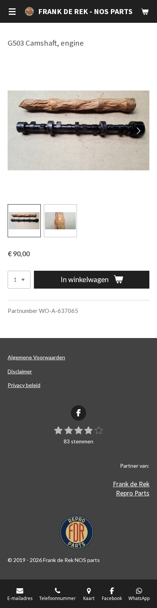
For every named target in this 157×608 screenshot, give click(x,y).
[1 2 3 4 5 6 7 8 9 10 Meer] (19, 280)
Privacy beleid (24, 385)
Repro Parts (132, 493)
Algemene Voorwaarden (36, 357)
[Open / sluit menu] (12, 11)
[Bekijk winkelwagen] (144, 11)
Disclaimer (20, 371)
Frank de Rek (131, 483)
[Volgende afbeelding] (138, 130)
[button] (24, 220)
